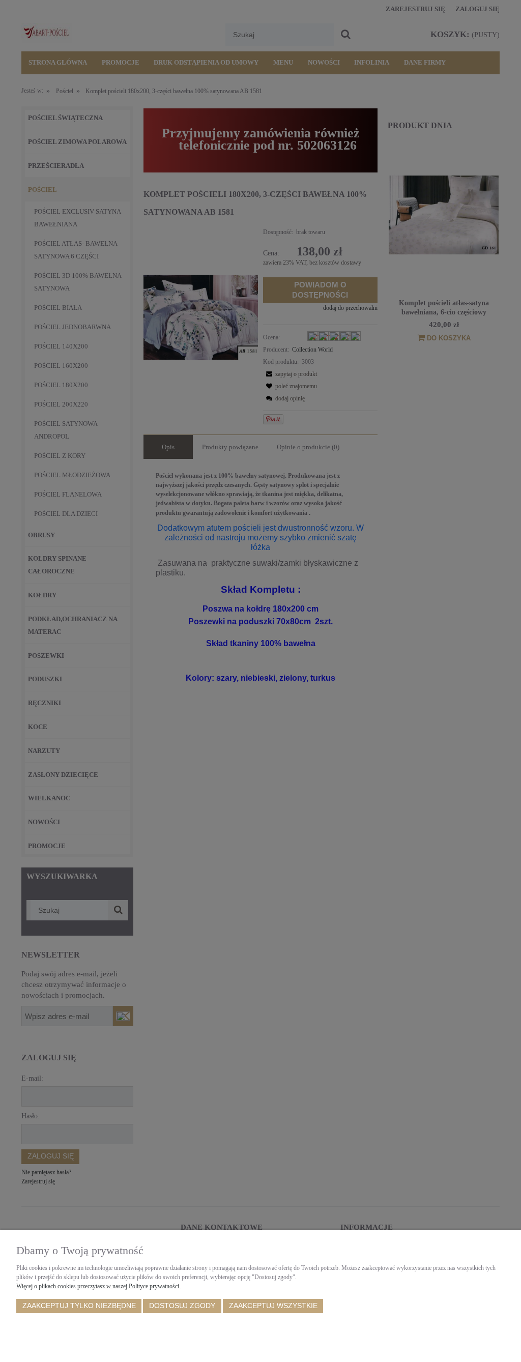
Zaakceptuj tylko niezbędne (79, 1306)
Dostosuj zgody (182, 1306)
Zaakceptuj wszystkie (273, 1306)
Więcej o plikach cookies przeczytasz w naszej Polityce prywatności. (98, 1286)
